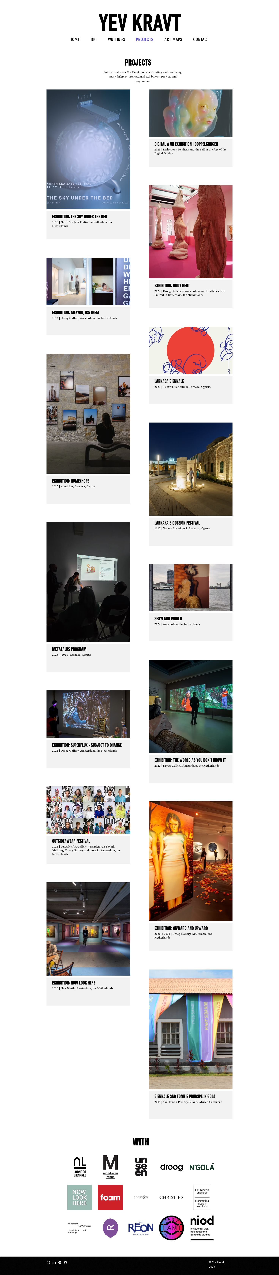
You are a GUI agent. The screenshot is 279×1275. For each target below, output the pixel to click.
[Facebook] (65, 1262)
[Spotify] (60, 1262)
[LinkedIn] (54, 1262)
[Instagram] (48, 1262)
